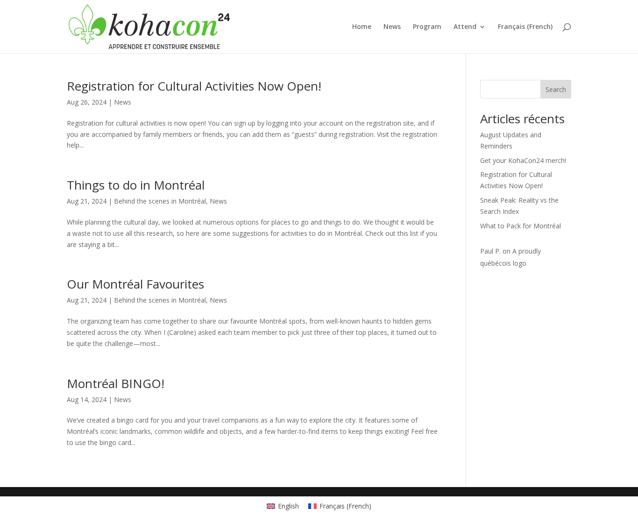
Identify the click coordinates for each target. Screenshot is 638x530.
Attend (465, 27)
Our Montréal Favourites (135, 284)
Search (556, 89)
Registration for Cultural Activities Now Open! (194, 86)
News (392, 27)
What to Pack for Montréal (520, 225)
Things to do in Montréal (136, 185)
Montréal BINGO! (115, 383)
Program (427, 27)
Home (361, 27)
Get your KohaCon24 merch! (523, 160)
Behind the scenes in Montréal (160, 201)
